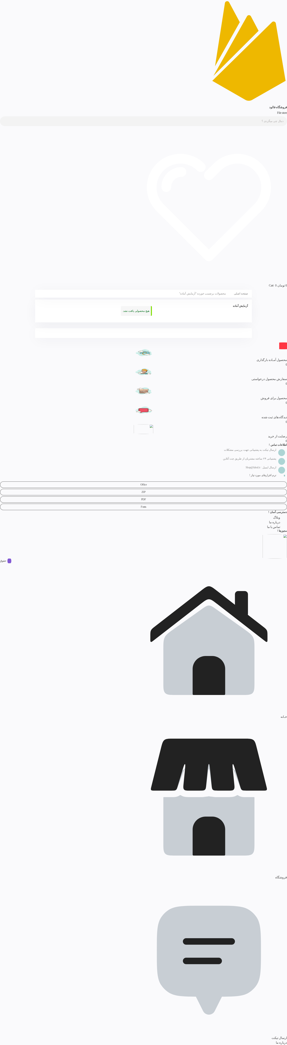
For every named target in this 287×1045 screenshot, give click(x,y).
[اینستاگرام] (11, 471)
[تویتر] (6, 471)
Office (143, 484)
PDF (143, 499)
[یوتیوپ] (2, 471)
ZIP (143, 492)
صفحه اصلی (241, 293)
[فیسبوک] (21, 471)
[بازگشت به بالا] (283, 345)
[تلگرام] (16, 471)
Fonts (143, 506)
